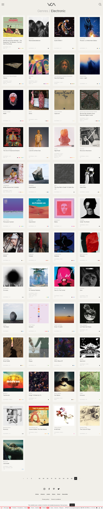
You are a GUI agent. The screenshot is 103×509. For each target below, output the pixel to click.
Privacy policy (45, 499)
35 (67, 478)
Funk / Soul (31, 295)
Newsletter (65, 494)
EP (60, 48)
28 (39, 478)
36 (71, 478)
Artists (37, 494)
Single (10, 399)
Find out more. (64, 505)
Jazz (61, 82)
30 (47, 478)
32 (55, 478)
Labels (48, 494)
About (58, 494)
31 (51, 478)
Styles (53, 494)
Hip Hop (56, 156)
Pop (4, 83)
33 (59, 478)
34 (63, 478)
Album (55, 83)
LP (6, 48)
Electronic (31, 48)
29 (43, 478)
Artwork (43, 494)
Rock (30, 83)
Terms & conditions (56, 499)
